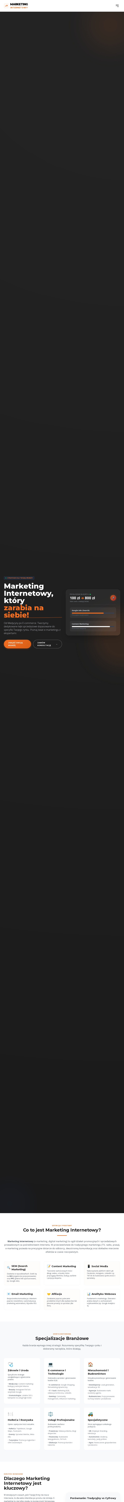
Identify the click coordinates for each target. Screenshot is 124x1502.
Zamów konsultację (47, 644)
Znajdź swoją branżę (15, 644)
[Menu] (117, 6)
